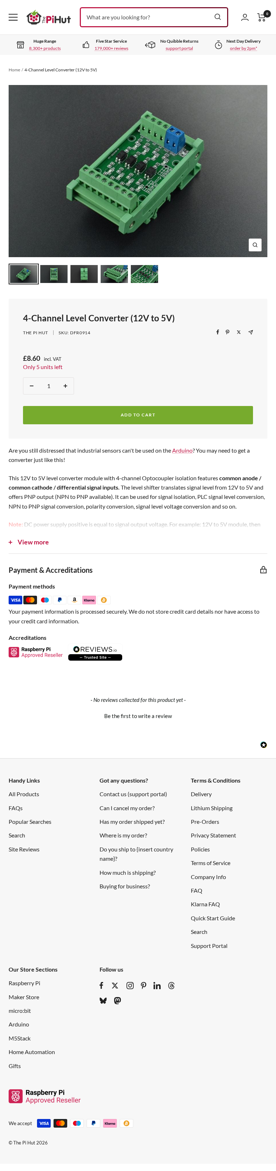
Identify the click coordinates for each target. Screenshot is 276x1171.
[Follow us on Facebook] (102, 985)
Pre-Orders (205, 821)
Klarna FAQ (205, 904)
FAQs (16, 807)
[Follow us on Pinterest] (143, 985)
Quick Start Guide (213, 918)
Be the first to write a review (138, 716)
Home (14, 69)
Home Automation (32, 1051)
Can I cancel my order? (127, 807)
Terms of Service (210, 862)
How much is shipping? (128, 872)
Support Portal (209, 945)
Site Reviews (24, 849)
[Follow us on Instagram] (130, 985)
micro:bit (20, 1010)
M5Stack (20, 1038)
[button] (138, 715)
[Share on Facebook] (217, 332)
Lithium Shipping (212, 807)
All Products (24, 793)
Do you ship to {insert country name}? (136, 854)
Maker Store (24, 996)
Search (17, 835)
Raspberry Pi (24, 982)
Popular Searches (30, 821)
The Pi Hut (35, 332)
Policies (200, 849)
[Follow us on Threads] (171, 985)
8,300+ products (45, 48)
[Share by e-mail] (250, 332)
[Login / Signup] (245, 17)
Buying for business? (125, 886)
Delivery (201, 793)
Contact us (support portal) (133, 793)
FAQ (196, 890)
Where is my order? (123, 835)
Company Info (208, 876)
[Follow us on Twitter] (115, 985)
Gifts (15, 1065)
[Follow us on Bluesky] (103, 1000)
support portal (179, 48)
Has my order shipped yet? (132, 821)
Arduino (182, 450)
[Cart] (261, 17)
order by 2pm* (243, 48)
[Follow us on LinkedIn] (157, 985)
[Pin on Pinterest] (227, 332)
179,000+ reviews (111, 48)
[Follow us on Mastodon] (117, 1000)
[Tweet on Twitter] (239, 332)
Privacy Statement (213, 835)
